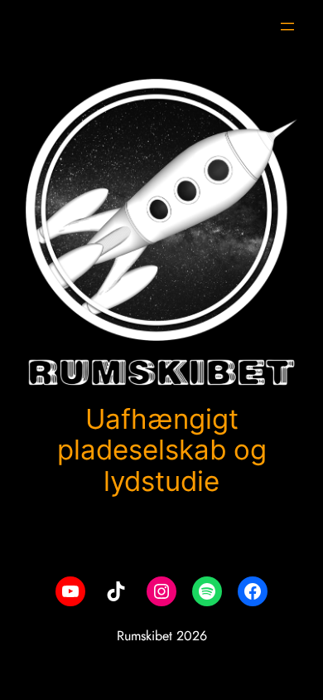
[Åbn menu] (287, 26)
